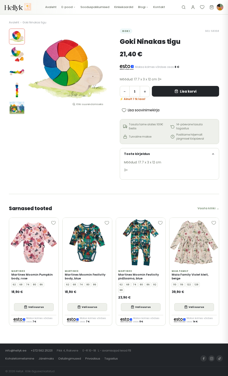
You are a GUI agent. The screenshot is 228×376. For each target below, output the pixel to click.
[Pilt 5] (17, 108)
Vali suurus (36, 307)
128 (196, 284)
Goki (126, 31)
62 (14, 284)
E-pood (67, 7)
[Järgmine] (101, 69)
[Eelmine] (33, 69)
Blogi (141, 7)
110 (174, 284)
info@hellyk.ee (15, 350)
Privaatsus (92, 358)
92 (154, 284)
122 (189, 284)
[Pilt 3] (17, 72)
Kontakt (159, 7)
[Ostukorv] (211, 7)
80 (34, 284)
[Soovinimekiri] (202, 7)
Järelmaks (46, 358)
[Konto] (192, 7)
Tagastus (111, 358)
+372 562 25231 (42, 350)
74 (27, 284)
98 (121, 290)
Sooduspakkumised (94, 7)
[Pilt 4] (17, 90)
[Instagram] (211, 358)
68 (20, 284)
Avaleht (51, 7)
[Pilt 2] (17, 54)
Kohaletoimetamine (19, 358)
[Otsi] (183, 7)
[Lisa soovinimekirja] (53, 222)
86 (41, 284)
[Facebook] (203, 358)
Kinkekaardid (123, 7)
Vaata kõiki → (208, 208)
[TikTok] (219, 358)
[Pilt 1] (17, 36)
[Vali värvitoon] (220, 7)
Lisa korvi (188, 91)
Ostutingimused (69, 358)
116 (181, 284)
